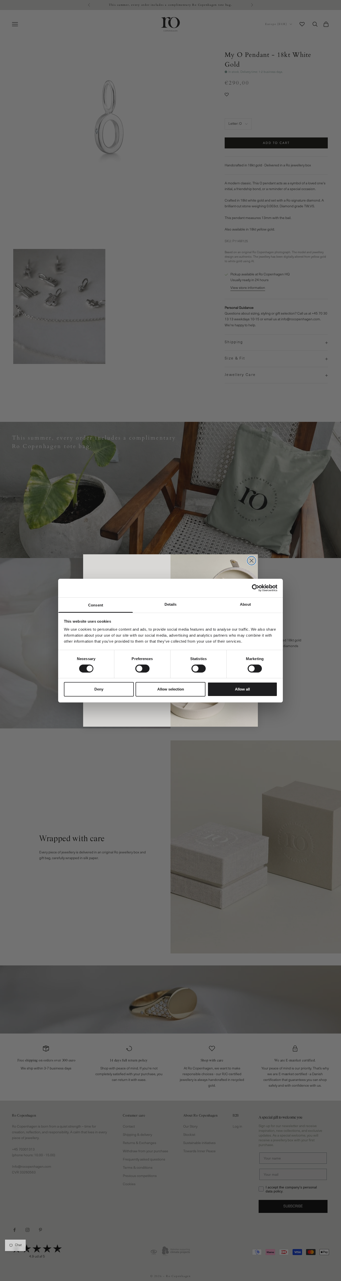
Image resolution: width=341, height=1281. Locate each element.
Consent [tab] (95, 605)
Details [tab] (171, 604)
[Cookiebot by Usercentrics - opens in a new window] (255, 588)
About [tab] (245, 604)
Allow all (242, 689)
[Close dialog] (251, 560)
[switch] (142, 669)
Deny (98, 689)
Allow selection (170, 689)
